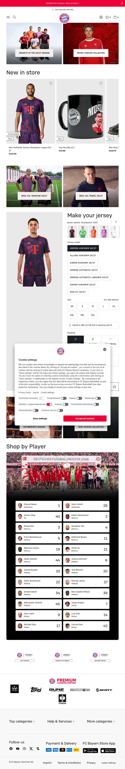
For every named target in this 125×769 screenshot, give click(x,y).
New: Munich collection (91, 427)
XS (72, 306)
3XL (82, 315)
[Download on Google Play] (90, 750)
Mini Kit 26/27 (78, 292)
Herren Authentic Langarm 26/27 (89, 277)
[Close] (122, 3)
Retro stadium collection (91, 53)
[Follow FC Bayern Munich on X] (31, 748)
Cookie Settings (109, 763)
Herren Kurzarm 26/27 (83, 248)
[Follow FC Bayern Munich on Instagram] (24, 748)
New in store (23, 73)
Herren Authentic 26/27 (84, 270)
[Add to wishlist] (51, 83)
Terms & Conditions (69, 763)
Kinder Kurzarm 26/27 (83, 285)
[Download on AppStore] (108, 750)
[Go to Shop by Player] (62, 476)
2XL (72, 315)
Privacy (91, 763)
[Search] (14, 17)
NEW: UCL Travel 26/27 (91, 196)
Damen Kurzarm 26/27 (82, 263)
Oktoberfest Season (34, 427)
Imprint (47, 763)
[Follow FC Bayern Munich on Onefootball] (38, 748)
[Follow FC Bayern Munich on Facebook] (11, 748)
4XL (93, 315)
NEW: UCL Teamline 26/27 (34, 196)
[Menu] (8, 17)
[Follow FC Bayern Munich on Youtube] (18, 748)
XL (114, 306)
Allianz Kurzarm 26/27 (83, 256)
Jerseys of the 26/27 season (34, 53)
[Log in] (101, 17)
